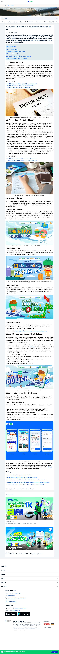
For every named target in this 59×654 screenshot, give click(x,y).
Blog (9, 5)
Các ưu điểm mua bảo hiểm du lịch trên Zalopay (18, 56)
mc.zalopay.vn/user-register (21, 608)
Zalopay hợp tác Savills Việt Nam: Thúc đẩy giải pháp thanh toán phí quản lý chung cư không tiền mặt (28, 482)
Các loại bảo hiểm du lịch (12, 54)
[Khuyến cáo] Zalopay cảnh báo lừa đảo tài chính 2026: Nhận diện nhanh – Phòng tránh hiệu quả (27, 479)
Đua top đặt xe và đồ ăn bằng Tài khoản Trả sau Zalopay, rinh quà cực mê (22, 477)
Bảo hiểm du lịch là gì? (12, 49)
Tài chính (12, 5)
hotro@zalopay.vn (11, 595)
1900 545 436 (17, 593)
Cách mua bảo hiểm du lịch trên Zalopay (16, 58)
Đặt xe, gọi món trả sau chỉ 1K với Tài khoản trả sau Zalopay (19, 475)
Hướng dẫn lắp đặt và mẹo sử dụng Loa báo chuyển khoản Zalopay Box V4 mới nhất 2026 (25, 484)
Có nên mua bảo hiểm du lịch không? (15, 51)
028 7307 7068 (14, 598)
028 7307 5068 (22, 598)
